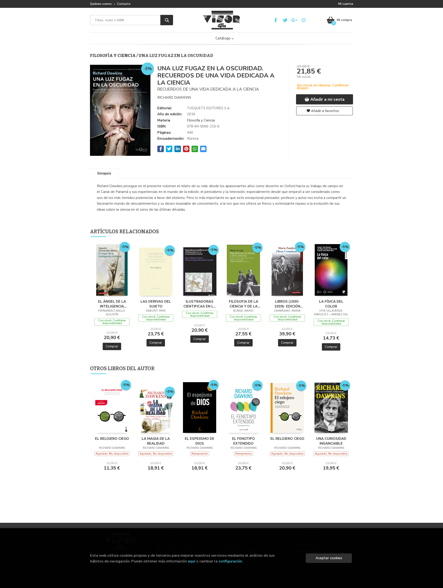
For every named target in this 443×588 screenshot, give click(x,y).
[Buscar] (166, 20)
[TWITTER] (285, 20)
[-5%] (112, 269)
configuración (230, 561)
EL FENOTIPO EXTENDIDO (243, 441)
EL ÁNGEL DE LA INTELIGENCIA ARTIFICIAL (112, 303)
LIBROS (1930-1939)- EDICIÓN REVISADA (287, 303)
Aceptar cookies (329, 558)
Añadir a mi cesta (326, 99)
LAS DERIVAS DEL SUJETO (156, 303)
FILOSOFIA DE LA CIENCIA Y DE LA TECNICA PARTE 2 (243, 303)
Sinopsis (104, 173)
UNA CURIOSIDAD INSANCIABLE (331, 441)
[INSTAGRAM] (303, 20)
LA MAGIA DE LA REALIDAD (156, 441)
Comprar (112, 346)
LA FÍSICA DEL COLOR (331, 303)
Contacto (124, 4)
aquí (191, 561)
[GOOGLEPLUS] (294, 20)
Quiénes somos (101, 4)
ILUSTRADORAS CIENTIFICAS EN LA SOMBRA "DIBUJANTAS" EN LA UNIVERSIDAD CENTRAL (199, 303)
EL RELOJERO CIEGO (112, 438)
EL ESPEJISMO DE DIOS (199, 441)
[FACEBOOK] (276, 20)
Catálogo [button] (223, 38)
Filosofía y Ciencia (113, 55)
